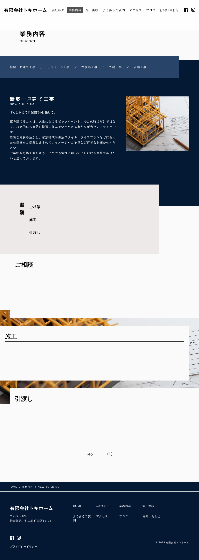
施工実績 (92, 10)
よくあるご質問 (114, 10)
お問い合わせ (169, 10)
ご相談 (35, 207)
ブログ (151, 10)
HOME (77, 506)
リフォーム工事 (58, 67)
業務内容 (75, 10)
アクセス (135, 10)
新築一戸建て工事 (23, 67)
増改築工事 (89, 67)
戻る (90, 454)
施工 (33, 220)
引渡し (35, 232)
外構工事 (115, 67)
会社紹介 (58, 10)
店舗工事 (140, 67)
